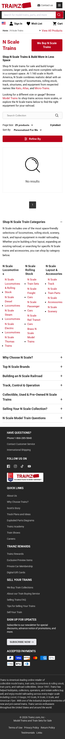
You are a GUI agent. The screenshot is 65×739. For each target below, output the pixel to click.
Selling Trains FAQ (16, 599)
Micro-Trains (42, 88)
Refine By (35, 138)
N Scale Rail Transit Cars (33, 320)
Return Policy (48, 727)
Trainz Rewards (15, 553)
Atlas (26, 88)
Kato (18, 88)
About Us (12, 495)
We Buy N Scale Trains (47, 45)
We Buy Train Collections (20, 587)
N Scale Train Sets (33, 281)
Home (5, 30)
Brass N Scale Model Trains (32, 335)
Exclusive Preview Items (19, 560)
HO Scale (31, 697)
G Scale (50, 697)
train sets (29, 683)
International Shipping (19, 449)
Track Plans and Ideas (19, 514)
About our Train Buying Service (23, 593)
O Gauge (21, 697)
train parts (5, 686)
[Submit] (59, 15)
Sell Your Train (14, 612)
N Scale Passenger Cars (33, 306)
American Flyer (8, 700)
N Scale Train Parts (54, 291)
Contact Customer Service (21, 444)
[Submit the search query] (57, 115)
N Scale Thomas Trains (9, 341)
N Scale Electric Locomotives (12, 328)
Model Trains (10, 98)
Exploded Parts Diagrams (20, 520)
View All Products (51, 30)
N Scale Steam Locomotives (12, 315)
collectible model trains (12, 683)
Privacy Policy (31, 727)
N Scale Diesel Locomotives (12, 301)
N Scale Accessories (55, 300)
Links (39, 732)
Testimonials (28, 732)
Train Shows (13, 532)
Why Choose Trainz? (18, 501)
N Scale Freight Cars (31, 293)
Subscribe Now (20, 642)
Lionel (13, 697)
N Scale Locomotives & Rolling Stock (12, 286)
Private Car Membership (20, 566)
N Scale (41, 697)
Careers (11, 538)
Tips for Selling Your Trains (21, 606)
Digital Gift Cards (16, 572)
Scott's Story (13, 508)
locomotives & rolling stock (50, 683)
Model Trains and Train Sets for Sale (33, 720)
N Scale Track (52, 281)
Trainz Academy (15, 526)
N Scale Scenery (52, 309)
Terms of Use (15, 727)
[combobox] (32, 14)
